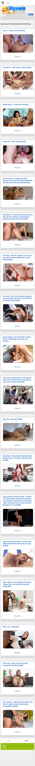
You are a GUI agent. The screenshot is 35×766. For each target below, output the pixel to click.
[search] (30, 14)
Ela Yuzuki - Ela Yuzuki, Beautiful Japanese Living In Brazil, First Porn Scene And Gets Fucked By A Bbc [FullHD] (17, 298)
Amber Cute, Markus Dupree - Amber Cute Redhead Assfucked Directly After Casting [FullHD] (17, 544)
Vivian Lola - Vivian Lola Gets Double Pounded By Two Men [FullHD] (15, 664)
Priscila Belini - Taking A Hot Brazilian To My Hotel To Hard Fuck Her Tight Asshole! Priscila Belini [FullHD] (18, 704)
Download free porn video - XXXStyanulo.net (16, 10)
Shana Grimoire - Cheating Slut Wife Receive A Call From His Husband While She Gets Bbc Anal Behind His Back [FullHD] (17, 181)
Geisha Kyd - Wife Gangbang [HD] (14, 141)
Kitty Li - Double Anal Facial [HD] (14, 30)
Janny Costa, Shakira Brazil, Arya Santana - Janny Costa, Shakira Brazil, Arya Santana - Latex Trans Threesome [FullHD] (17, 380)
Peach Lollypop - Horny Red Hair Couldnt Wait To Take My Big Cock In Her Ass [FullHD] (17, 339)
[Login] (8, 2)
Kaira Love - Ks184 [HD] (11, 627)
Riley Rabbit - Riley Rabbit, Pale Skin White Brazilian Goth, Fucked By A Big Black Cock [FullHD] (17, 458)
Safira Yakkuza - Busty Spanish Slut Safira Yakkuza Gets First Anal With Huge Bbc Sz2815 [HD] (17, 584)
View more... (18, 56)
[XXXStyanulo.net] (2, 2)
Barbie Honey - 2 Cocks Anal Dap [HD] (15, 104)
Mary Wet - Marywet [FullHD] (12, 419)
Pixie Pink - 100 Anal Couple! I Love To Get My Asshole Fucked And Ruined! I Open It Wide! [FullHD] (17, 258)
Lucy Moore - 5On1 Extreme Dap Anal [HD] (17, 67)
